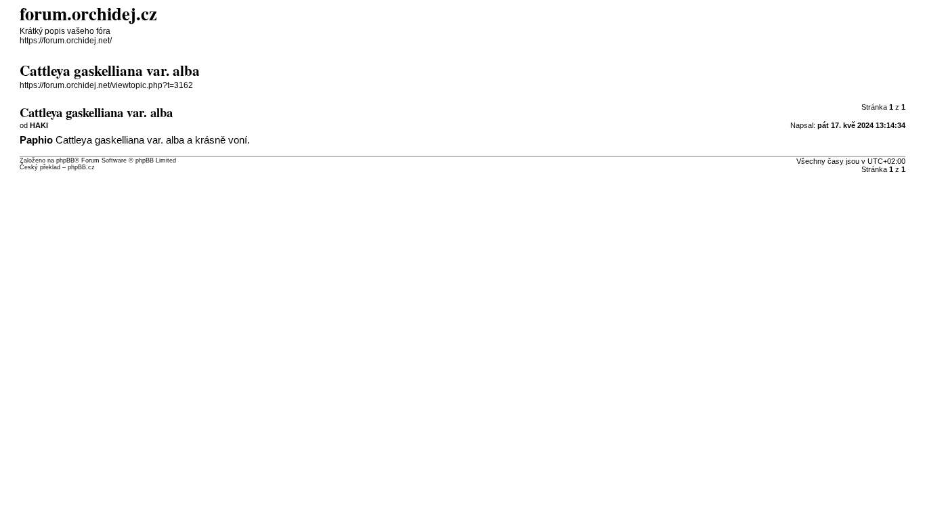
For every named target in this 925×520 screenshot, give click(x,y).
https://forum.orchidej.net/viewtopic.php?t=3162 (106, 85)
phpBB (65, 160)
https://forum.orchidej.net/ (66, 40)
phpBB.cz (81, 167)
